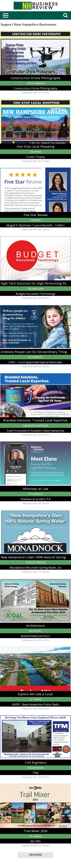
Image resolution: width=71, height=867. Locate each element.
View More (35, 854)
